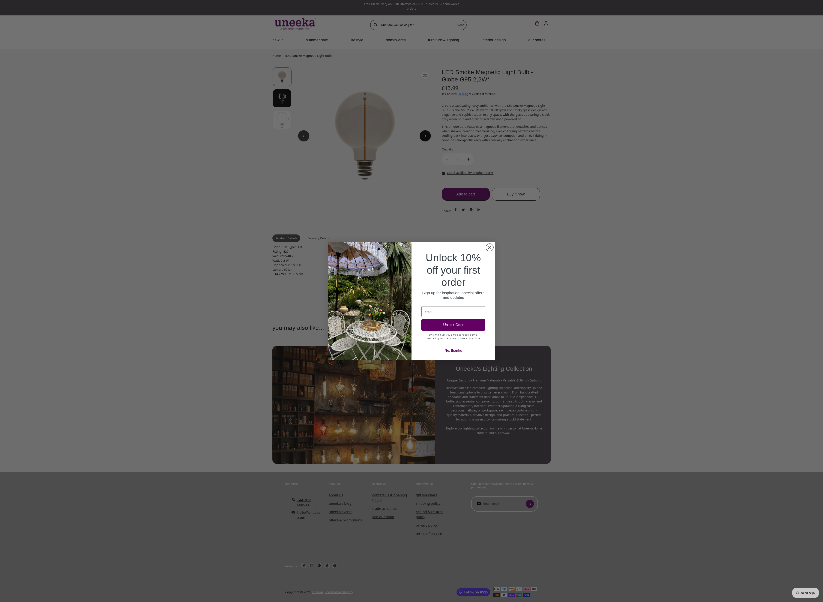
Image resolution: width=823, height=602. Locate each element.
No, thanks (453, 350)
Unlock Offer (453, 325)
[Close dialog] (489, 247)
